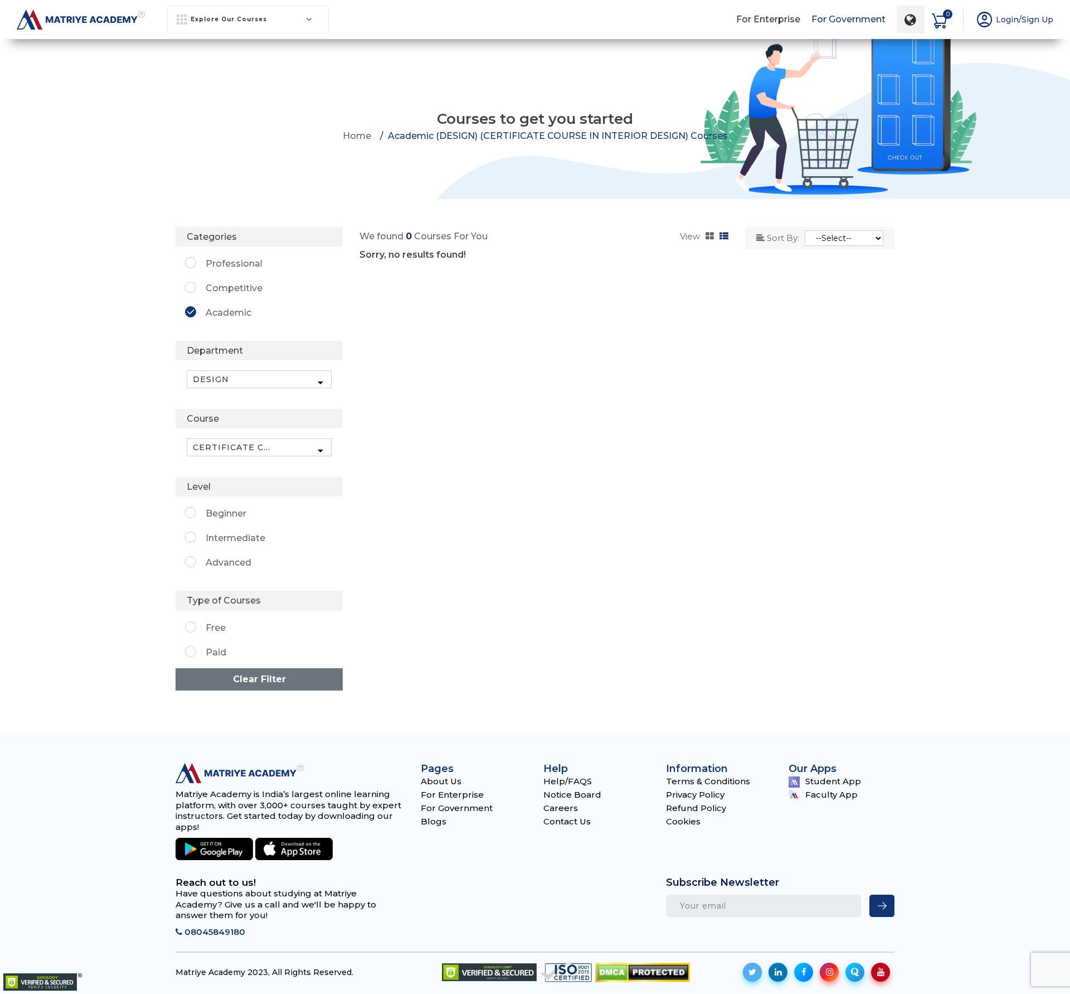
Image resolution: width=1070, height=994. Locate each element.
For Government (848, 19)
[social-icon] (752, 972)
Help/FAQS (567, 781)
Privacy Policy (695, 794)
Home (357, 136)
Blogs (433, 821)
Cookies (683, 821)
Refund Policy (696, 808)
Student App (833, 781)
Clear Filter (259, 679)
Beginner (226, 513)
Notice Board (572, 794)
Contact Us (567, 821)
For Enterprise (768, 19)
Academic (228, 312)
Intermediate (235, 538)
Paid (216, 652)
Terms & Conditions (708, 781)
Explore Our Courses (229, 19)
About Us (441, 781)
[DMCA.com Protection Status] (642, 972)
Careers (560, 808)
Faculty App (831, 794)
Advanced (228, 562)
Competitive (234, 288)
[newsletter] (881, 906)
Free (216, 628)
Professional (234, 263)
